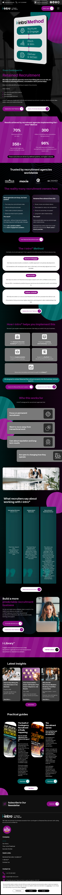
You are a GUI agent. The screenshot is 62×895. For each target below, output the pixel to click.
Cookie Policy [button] (49, 885)
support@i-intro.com (12, 876)
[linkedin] (53, 2)
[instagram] (56, 2)
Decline (31, 890)
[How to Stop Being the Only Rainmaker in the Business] (11, 674)
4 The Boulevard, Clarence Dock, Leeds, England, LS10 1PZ (22, 880)
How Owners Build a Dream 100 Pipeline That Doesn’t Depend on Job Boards (31, 686)
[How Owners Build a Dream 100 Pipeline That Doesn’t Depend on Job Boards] (31, 674)
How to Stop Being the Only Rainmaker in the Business (11, 685)
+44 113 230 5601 (10, 873)
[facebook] (51, 2)
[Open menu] (58, 8)
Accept (43, 890)
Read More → (7, 699)
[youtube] (58, 2)
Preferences (18, 890)
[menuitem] (23, 841)
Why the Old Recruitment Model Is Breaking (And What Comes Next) (49, 686)
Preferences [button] (23, 887)
